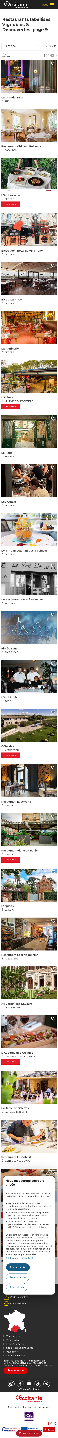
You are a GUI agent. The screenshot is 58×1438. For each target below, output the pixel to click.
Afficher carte (31, 1433)
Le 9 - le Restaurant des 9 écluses (24, 550)
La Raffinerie (10, 348)
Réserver (11, 204)
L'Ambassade (10, 195)
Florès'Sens (9, 648)
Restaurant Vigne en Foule (19, 850)
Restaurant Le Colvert (16, 1157)
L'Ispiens (7, 905)
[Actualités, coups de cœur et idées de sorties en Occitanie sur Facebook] (20, 1384)
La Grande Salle (12, 97)
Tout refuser (17, 1287)
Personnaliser (18, 1277)
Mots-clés (10, 46)
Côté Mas (7, 746)
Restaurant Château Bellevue (21, 146)
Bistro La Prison (12, 299)
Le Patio (7, 452)
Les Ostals (8, 501)
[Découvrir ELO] (52, 1423)
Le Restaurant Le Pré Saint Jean (23, 599)
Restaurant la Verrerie (16, 801)
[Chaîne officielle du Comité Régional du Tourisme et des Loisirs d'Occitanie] (29, 1384)
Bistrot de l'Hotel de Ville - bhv (22, 250)
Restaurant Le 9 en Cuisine (19, 954)
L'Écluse (7, 397)
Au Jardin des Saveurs (16, 1003)
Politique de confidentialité (19, 1258)
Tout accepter (18, 1267)
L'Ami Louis (9, 697)
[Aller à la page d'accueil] (16, 4)
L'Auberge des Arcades (17, 1052)
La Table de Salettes (15, 1108)
